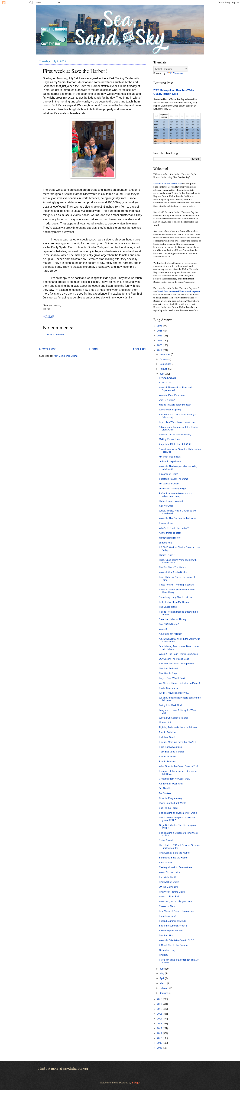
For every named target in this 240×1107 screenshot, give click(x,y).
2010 (160, 1038)
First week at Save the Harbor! (174, 852)
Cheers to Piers (167, 906)
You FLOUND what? (169, 624)
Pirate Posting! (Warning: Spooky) (176, 584)
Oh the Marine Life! (169, 887)
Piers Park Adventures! (171, 747)
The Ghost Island (168, 607)
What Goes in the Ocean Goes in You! (178, 766)
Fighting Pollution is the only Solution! (178, 727)
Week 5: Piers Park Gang (172, 395)
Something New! (167, 916)
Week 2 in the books (169, 872)
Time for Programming (170, 798)
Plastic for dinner (167, 756)
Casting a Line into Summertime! (175, 867)
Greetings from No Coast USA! (174, 778)
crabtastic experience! (170, 461)
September (165, 364)
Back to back (166, 862)
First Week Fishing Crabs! (172, 891)
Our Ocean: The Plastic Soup (174, 659)
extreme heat (165, 542)
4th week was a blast (169, 456)
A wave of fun (166, 523)
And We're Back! (167, 877)
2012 (160, 1028)
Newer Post (47, 349)
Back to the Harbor (168, 808)
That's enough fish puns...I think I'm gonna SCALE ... (177, 819)
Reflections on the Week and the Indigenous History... (175, 494)
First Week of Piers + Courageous (176, 911)
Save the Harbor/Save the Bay (167, 183)
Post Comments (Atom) (65, 356)
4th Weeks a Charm (169, 483)
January (164, 993)
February (164, 988)
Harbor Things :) (167, 555)
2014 (160, 1018)
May (162, 973)
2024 (160, 326)
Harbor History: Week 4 (171, 501)
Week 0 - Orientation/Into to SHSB (176, 940)
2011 (160, 1033)
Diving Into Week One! (170, 705)
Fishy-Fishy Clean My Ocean (174, 602)
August (164, 369)
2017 (160, 1004)
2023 (160, 330)
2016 (160, 1009)
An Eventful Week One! (171, 783)
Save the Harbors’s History (172, 619)
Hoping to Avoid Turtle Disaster (175, 404)
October (164, 359)
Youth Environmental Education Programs (178, 291)
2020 (160, 345)
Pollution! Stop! (167, 737)
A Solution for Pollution (170, 634)
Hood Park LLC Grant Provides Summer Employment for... (179, 846)
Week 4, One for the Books (173, 572)
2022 (160, 335)
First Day (163, 955)
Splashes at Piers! (168, 474)
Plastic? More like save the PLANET (177, 742)
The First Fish (166, 935)
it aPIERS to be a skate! (171, 751)
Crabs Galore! (166, 840)
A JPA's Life (165, 382)
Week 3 (163, 629)
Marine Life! (165, 722)
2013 (160, 1023)
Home (93, 349)
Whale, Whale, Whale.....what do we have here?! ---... (177, 512)
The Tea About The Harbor (172, 567)
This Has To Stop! (168, 673)
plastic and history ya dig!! (172, 488)
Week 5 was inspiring (170, 409)
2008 (160, 1048)
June (162, 968)
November (165, 354)
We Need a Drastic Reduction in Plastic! (179, 683)
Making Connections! (169, 439)
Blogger (136, 1082)
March (163, 983)
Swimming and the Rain (171, 930)
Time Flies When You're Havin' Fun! (177, 422)
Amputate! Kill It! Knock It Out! (175, 444)
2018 (160, 999)
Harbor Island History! (170, 537)
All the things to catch (170, 533)
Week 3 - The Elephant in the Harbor (177, 518)
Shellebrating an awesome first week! (178, 813)
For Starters (165, 793)
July (162, 373)
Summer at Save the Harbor (173, 857)
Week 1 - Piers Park (169, 896)
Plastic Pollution (167, 732)
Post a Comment (55, 334)
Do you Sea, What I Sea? (172, 678)
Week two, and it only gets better (176, 901)
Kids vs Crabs (166, 505)
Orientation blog (167, 950)
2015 (160, 1013)
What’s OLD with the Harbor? (174, 528)
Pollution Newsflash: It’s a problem (176, 663)
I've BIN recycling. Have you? (174, 692)
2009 (160, 1043)
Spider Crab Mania (168, 688)
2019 (160, 350)
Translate (178, 73)
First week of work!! (169, 882)
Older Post (138, 349)
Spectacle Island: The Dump (173, 479)
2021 (160, 340)
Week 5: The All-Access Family (175, 434)
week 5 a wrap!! (167, 400)
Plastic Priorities (167, 761)
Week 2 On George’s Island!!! (174, 717)
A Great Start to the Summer (173, 945)
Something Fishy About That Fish (176, 597)
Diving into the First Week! (172, 803)
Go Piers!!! (164, 788)
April (162, 978)
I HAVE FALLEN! (167, 377)
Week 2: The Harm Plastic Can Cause (178, 654)
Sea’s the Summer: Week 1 (173, 925)
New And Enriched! (168, 668)
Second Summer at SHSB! (172, 921)
